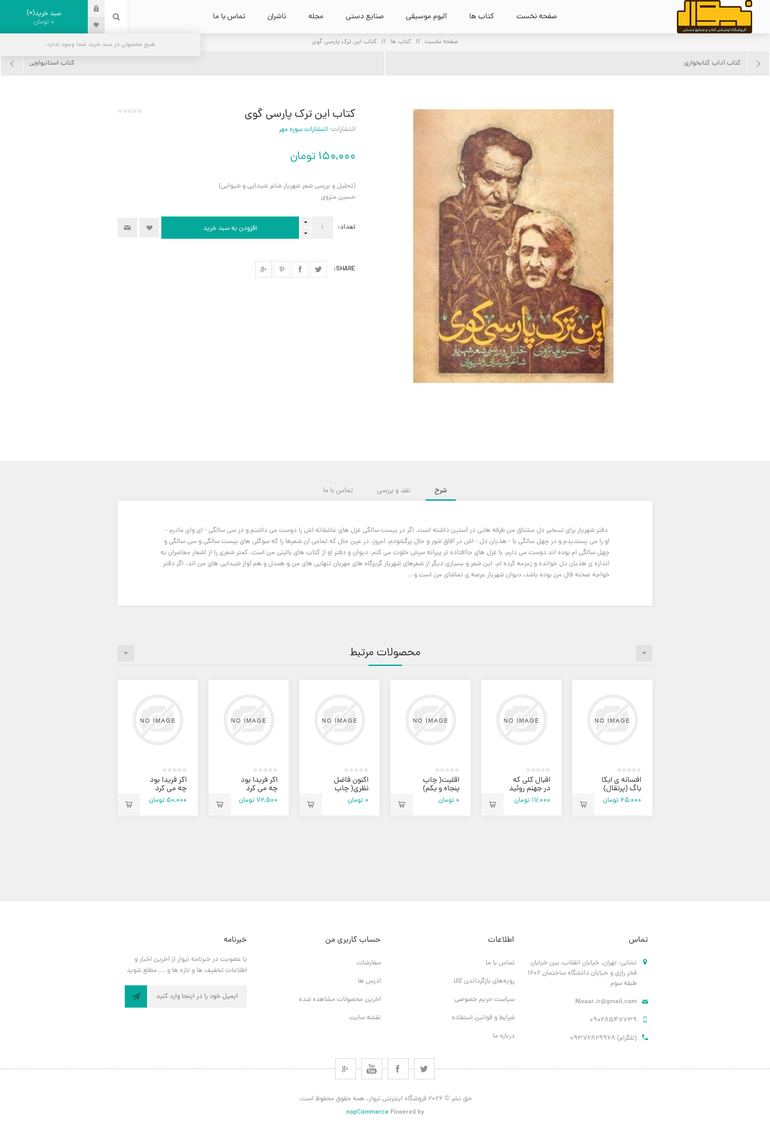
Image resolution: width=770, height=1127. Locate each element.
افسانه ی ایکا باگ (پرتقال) (621, 785)
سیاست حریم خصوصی (485, 1000)
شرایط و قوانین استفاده (483, 1018)
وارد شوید (89, 8)
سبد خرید (45, 18)
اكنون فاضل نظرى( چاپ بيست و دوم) (348, 789)
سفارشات (368, 963)
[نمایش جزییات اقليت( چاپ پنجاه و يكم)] (430, 720)
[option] (612, 747)
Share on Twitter (318, 269)
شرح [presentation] (440, 491)
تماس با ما (500, 963)
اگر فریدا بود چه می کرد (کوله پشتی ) (167, 789)
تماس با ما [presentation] (338, 491)
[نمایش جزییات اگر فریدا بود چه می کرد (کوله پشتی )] (158, 720)
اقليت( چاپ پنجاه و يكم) (441, 785)
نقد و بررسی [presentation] (393, 491)
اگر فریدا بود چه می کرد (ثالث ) (259, 789)
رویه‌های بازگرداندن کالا (484, 981)
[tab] (441, 491)
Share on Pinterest (282, 269)
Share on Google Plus (263, 269)
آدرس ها (369, 981)
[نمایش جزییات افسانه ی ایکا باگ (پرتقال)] (612, 720)
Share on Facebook (300, 269)
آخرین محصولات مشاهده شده (340, 1000)
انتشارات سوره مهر (303, 130)
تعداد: (347, 227)
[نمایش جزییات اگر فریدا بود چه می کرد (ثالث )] (249, 720)
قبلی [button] (644, 653)
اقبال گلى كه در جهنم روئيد (529, 785)
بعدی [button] (126, 653)
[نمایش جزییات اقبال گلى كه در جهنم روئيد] (521, 720)
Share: (345, 269)
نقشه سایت (365, 1018)
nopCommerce (367, 1112)
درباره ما (504, 1036)
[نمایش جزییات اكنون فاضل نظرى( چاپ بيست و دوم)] (339, 720)
